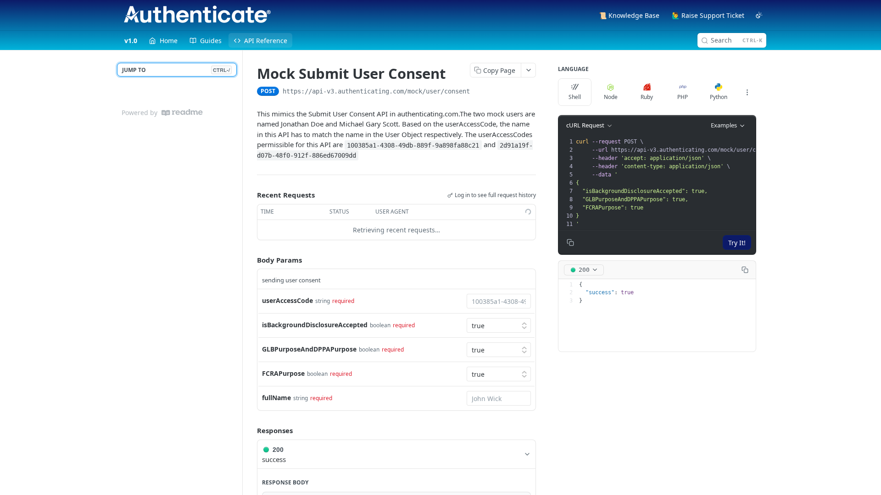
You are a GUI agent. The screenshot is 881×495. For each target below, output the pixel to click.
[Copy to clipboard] (479, 92)
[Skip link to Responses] (250, 431)
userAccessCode (287, 300)
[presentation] (678, 183)
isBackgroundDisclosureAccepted (315, 324)
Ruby (647, 97)
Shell (575, 97)
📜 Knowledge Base (629, 15)
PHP (682, 97)
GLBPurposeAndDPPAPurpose (309, 349)
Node (611, 97)
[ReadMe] (182, 112)
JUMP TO (176, 70)
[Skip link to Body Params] (250, 260)
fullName (276, 397)
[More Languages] (747, 92)
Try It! (737, 242)
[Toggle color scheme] (759, 15)
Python (718, 97)
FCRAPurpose (283, 373)
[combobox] (499, 301)
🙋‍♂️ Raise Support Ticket (708, 15)
